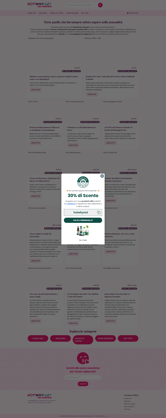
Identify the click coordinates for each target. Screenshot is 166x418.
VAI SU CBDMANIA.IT (83, 220)
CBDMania (71, 204)
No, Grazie (83, 240)
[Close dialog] (102, 176)
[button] (83, 212)
